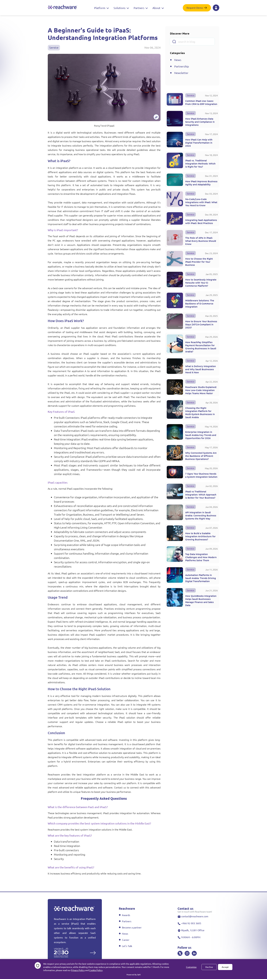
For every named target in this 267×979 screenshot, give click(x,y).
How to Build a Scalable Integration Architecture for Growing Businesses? (200, 536)
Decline (209, 967)
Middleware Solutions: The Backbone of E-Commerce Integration (199, 303)
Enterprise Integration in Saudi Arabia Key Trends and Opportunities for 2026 (200, 435)
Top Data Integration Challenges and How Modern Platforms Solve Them (201, 557)
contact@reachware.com (194, 916)
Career (125, 939)
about (157, 7)
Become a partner (132, 927)
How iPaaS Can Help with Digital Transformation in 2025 (198, 142)
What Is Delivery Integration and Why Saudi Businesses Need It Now (200, 369)
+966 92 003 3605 (191, 923)
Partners (126, 921)
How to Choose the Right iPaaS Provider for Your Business (199, 261)
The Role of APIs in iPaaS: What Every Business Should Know (200, 240)
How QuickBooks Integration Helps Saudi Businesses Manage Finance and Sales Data (200, 600)
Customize (191, 967)
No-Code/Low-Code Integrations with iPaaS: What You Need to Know (201, 202)
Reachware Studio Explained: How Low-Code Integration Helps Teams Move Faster (201, 390)
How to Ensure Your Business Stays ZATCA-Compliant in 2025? (201, 324)
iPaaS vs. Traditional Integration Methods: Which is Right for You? (200, 163)
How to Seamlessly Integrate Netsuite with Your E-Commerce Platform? (200, 282)
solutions (120, 7)
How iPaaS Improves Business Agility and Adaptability (201, 183)
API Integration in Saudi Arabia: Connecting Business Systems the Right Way (200, 515)
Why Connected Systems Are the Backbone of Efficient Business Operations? (201, 455)
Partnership (181, 66)
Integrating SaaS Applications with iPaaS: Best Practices (201, 221)
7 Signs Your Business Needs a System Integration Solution (201, 475)
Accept (225, 967)
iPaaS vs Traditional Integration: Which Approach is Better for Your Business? (200, 494)
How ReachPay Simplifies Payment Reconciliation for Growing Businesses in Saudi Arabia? (200, 347)
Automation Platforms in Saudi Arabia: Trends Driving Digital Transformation (200, 578)
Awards (126, 915)
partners (139, 7)
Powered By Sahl (134, 974)
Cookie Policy (95, 970)
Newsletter (181, 72)
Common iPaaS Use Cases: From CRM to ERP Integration (201, 102)
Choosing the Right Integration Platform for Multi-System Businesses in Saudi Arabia (200, 412)
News (177, 59)
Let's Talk (127, 945)
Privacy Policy (78, 970)
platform (100, 7)
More (85, 952)
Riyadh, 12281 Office (192, 930)
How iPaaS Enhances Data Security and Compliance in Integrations (200, 121)
